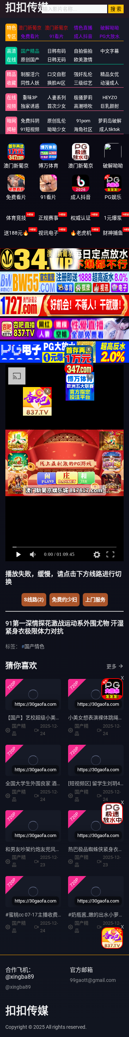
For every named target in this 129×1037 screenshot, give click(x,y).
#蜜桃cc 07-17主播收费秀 (34, 915)
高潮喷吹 (83, 106)
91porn (83, 120)
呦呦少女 (56, 129)
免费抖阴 (30, 120)
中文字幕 (109, 51)
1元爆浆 (113, 218)
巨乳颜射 (109, 106)
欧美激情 (83, 59)
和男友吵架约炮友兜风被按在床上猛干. (48, 849)
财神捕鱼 (113, 233)
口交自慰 (56, 74)
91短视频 (29, 129)
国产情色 (34, 646)
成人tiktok (109, 129)
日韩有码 (56, 51)
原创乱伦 (56, 120)
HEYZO (109, 97)
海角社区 (83, 129)
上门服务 (95, 599)
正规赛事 (48, 218)
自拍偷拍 (83, 51)
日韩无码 (56, 59)
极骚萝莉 (83, 97)
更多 (111, 666)
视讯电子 (48, 233)
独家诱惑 (30, 106)
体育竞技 (16, 218)
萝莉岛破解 (109, 120)
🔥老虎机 (80, 233)
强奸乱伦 (83, 74)
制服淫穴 (30, 74)
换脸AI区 (56, 82)
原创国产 (30, 59)
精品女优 (109, 74)
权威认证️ (81, 218)
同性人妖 (30, 82)
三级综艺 (83, 82)
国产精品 (30, 51)
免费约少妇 (64, 599)
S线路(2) (34, 599)
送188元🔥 (16, 233)
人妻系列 (56, 97)
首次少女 (56, 106)
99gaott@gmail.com (93, 980)
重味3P (30, 97)
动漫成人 (109, 82)
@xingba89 (18, 987)
